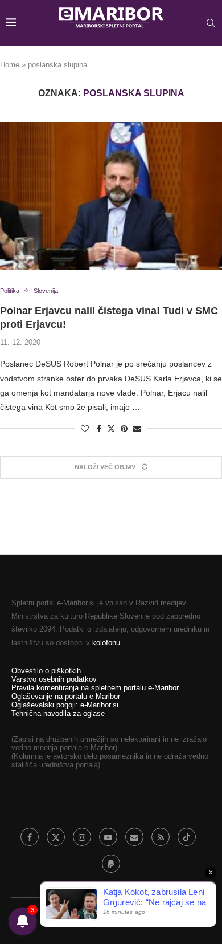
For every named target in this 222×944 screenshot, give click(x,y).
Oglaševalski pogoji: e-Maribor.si (64, 705)
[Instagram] (82, 837)
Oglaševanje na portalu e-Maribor (65, 696)
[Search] (210, 23)
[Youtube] (108, 837)
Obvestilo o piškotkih (46, 670)
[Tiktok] (187, 837)
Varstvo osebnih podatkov (54, 679)
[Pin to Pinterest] (124, 428)
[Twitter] (56, 837)
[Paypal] (111, 864)
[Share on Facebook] (99, 428)
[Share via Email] (137, 428)
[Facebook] (29, 837)
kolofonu (106, 642)
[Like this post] (85, 428)
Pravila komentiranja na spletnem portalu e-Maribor (95, 687)
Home (9, 64)
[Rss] (160, 837)
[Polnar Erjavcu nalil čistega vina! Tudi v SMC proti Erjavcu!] (111, 196)
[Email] (134, 837)
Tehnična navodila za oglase (58, 713)
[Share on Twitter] (111, 428)
